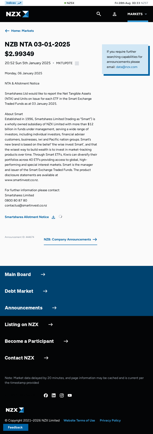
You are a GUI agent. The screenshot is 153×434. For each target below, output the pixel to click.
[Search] (99, 15)
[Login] (114, 14)
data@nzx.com (126, 67)
